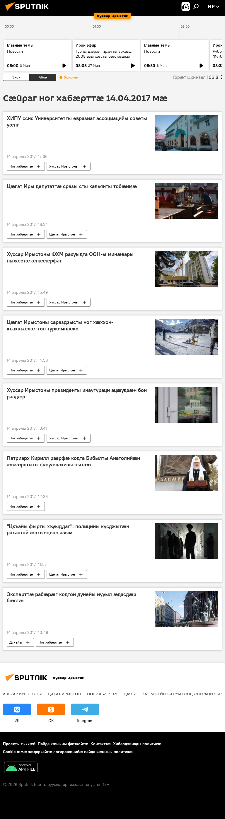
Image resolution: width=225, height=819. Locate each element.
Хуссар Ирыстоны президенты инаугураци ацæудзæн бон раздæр (77, 393)
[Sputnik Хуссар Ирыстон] (28, 11)
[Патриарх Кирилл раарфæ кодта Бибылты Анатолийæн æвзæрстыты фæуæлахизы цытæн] (186, 473)
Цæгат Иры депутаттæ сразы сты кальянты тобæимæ (72, 186)
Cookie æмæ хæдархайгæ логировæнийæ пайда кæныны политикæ (68, 751)
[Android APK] (21, 768)
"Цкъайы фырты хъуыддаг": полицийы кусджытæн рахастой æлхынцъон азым (68, 529)
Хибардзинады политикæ (137, 743)
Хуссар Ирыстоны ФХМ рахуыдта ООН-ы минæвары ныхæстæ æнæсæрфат (70, 257)
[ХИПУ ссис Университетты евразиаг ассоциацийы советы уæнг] (186, 133)
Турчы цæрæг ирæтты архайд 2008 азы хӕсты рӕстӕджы (104, 54)
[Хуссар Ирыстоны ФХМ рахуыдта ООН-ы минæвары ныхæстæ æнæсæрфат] (186, 269)
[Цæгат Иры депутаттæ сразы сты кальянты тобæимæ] (186, 201)
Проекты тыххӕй (19, 743)
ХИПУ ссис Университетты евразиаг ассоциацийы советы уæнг (77, 121)
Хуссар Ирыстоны (64, 166)
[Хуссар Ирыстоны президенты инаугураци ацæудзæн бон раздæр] (186, 405)
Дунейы (15, 642)
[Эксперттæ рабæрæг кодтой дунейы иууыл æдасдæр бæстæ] (186, 609)
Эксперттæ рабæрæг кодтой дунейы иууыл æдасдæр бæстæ (71, 597)
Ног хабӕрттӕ (21, 166)
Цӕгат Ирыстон (62, 234)
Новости (15, 51)
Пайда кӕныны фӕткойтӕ (63, 743)
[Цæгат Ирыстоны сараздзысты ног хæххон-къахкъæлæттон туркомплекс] (186, 337)
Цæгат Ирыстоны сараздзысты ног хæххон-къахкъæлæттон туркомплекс (60, 325)
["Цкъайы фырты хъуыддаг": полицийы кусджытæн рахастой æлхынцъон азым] (186, 541)
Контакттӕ (101, 743)
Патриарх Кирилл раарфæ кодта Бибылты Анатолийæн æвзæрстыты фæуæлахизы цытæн (73, 461)
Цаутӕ (130, 693)
